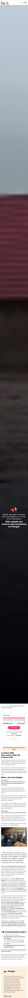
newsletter (19, 959)
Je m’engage (14, 727)
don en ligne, (15, 935)
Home (2, 706)
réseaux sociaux (18, 957)
